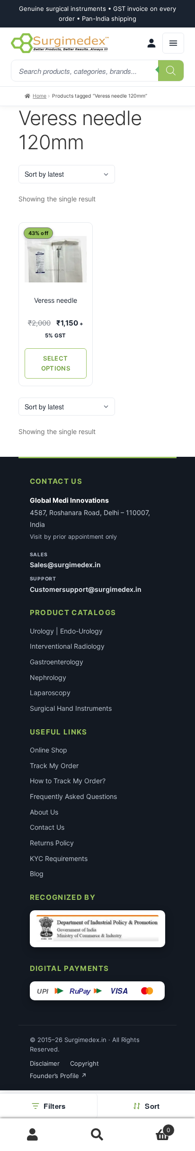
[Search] (171, 70)
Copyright (84, 1063)
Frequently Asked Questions (73, 796)
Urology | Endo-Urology (66, 631)
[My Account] (151, 43)
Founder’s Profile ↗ (58, 1075)
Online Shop (48, 750)
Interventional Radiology (67, 646)
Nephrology (48, 677)
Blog (37, 874)
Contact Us (47, 827)
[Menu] (173, 43)
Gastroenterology (56, 662)
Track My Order (54, 765)
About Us (44, 812)
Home (39, 96)
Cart (150, 1126)
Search (97, 1135)
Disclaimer (45, 1063)
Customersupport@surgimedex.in (86, 589)
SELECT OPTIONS (55, 363)
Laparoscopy (50, 693)
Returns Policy (52, 843)
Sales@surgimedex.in (65, 565)
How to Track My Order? (68, 781)
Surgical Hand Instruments (71, 708)
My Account (32, 1135)
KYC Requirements (59, 858)
